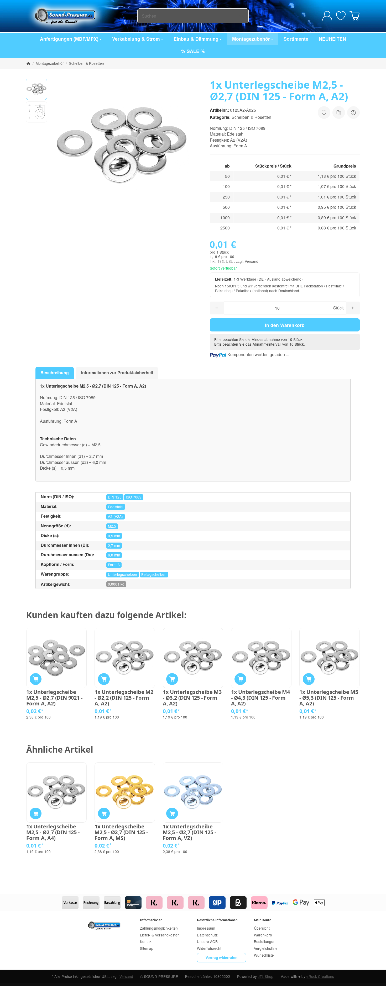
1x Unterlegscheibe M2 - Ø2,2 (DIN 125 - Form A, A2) (124, 697)
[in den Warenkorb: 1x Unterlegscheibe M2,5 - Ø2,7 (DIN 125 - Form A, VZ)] (172, 813)
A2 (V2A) (115, 516)
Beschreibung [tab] (54, 372)
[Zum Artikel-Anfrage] (341, 15)
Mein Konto (262, 920)
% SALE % (193, 51)
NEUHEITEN (332, 38)
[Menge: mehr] (353, 308)
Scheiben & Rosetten (251, 117)
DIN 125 (115, 497)
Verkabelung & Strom (136, 38)
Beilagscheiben (153, 574)
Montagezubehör (251, 38)
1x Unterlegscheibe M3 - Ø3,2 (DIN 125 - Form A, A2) (192, 697)
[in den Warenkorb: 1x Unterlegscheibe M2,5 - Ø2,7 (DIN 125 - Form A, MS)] (104, 813)
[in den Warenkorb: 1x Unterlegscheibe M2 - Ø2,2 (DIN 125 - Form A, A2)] (104, 679)
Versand (251, 261)
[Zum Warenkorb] (354, 15)
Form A (114, 564)
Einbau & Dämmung (196, 38)
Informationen (151, 920)
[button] (36, 89)
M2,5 (112, 526)
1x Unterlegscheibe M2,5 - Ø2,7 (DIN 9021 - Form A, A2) (54, 697)
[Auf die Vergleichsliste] (338, 112)
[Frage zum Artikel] (353, 112)
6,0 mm (114, 555)
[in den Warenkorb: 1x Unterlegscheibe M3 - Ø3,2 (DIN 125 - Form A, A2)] (172, 679)
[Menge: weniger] (217, 308)
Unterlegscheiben (122, 574)
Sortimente (296, 38)
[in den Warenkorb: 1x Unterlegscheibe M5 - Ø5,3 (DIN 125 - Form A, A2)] (309, 679)
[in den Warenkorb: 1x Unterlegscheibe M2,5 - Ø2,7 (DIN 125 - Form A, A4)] (35, 813)
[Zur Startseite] (81, 15)
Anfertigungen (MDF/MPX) (69, 38)
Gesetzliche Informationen (217, 920)
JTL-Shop (265, 976)
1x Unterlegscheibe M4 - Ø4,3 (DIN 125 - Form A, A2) (260, 697)
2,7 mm (114, 545)
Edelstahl (115, 506)
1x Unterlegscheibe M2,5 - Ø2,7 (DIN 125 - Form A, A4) (53, 832)
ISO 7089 (134, 497)
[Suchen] (241, 15)
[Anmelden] (327, 15)
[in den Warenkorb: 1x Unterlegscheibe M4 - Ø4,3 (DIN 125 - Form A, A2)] (240, 679)
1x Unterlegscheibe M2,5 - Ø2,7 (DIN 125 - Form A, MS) (121, 832)
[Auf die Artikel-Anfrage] (324, 112)
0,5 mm (114, 535)
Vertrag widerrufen (221, 957)
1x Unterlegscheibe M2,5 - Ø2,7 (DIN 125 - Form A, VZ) (189, 832)
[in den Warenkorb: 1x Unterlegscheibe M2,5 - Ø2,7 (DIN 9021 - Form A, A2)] (35, 679)
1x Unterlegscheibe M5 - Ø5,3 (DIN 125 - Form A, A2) (328, 697)
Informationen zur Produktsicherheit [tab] (117, 372)
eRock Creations (320, 976)
